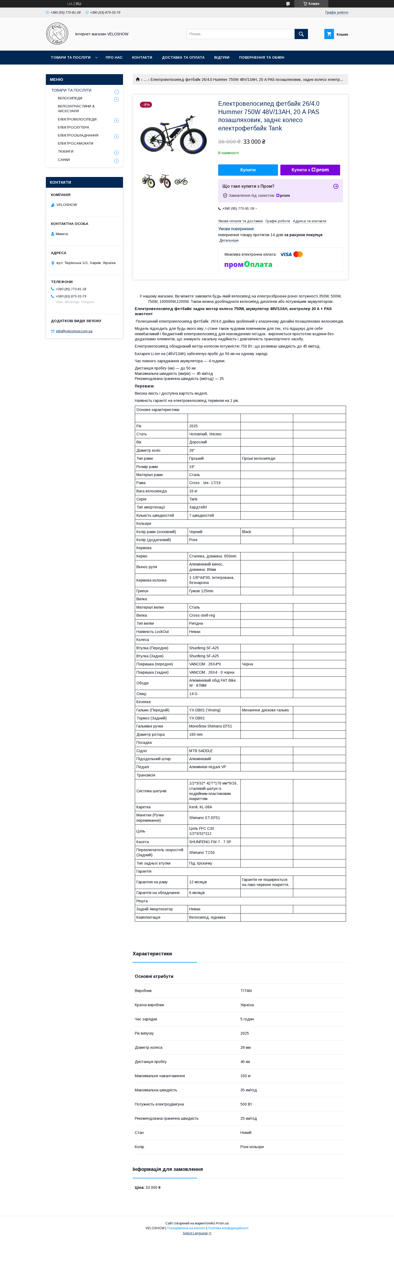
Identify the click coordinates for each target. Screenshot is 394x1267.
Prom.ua (222, 1223)
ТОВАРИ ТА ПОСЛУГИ (71, 90)
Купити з (301, 170)
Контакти (142, 57)
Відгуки (221, 57)
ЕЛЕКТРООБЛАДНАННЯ (78, 135)
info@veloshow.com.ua (74, 331)
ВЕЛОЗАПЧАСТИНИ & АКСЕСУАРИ (76, 108)
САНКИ (64, 160)
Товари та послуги (71, 57)
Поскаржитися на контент (186, 1228)
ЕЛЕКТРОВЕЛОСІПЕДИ (77, 119)
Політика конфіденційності (228, 1228)
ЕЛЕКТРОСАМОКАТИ (75, 143)
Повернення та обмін (261, 57)
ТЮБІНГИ (65, 151)
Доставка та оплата (183, 57)
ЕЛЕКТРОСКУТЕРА (73, 127)
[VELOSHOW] (57, 44)
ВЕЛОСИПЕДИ (70, 98)
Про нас (114, 57)
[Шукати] (301, 34)
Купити (248, 170)
